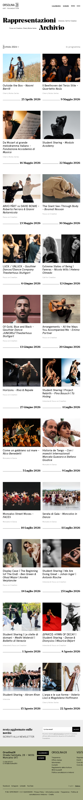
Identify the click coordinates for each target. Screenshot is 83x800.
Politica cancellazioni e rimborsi (63, 772)
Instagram (14, 786)
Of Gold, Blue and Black (18, 331)
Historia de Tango (59, 455)
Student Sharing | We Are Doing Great (59, 574)
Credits (51, 794)
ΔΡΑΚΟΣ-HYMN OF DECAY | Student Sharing (59, 637)
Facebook (6, 786)
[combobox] (15, 47)
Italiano (77, 786)
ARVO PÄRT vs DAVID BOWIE (20, 209)
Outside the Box (18, 86)
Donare (66, 6)
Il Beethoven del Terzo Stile (59, 86)
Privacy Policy (39, 792)
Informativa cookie (52, 792)
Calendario (56, 6)
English (70, 786)
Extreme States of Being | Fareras (60, 269)
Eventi (79, 760)
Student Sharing (58, 143)
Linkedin (23, 786)
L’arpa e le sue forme (61, 696)
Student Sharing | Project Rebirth (58, 393)
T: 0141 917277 (8, 762)
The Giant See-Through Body (60, 207)
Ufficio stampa (57, 760)
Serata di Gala (59, 515)
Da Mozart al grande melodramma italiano (19, 147)
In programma (73, 46)
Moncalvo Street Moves (17, 515)
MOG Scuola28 (57, 770)
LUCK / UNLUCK (19, 269)
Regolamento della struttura (62, 767)
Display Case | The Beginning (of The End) (20, 575)
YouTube (30, 786)
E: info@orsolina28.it (10, 763)
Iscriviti (76, 729)
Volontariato (56, 762)
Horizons (18, 390)
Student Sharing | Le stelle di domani (20, 637)
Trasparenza (56, 757)
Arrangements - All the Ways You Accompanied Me (61, 330)
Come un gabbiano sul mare (20, 451)
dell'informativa (58, 734)
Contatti (55, 765)
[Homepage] (11, 6)
